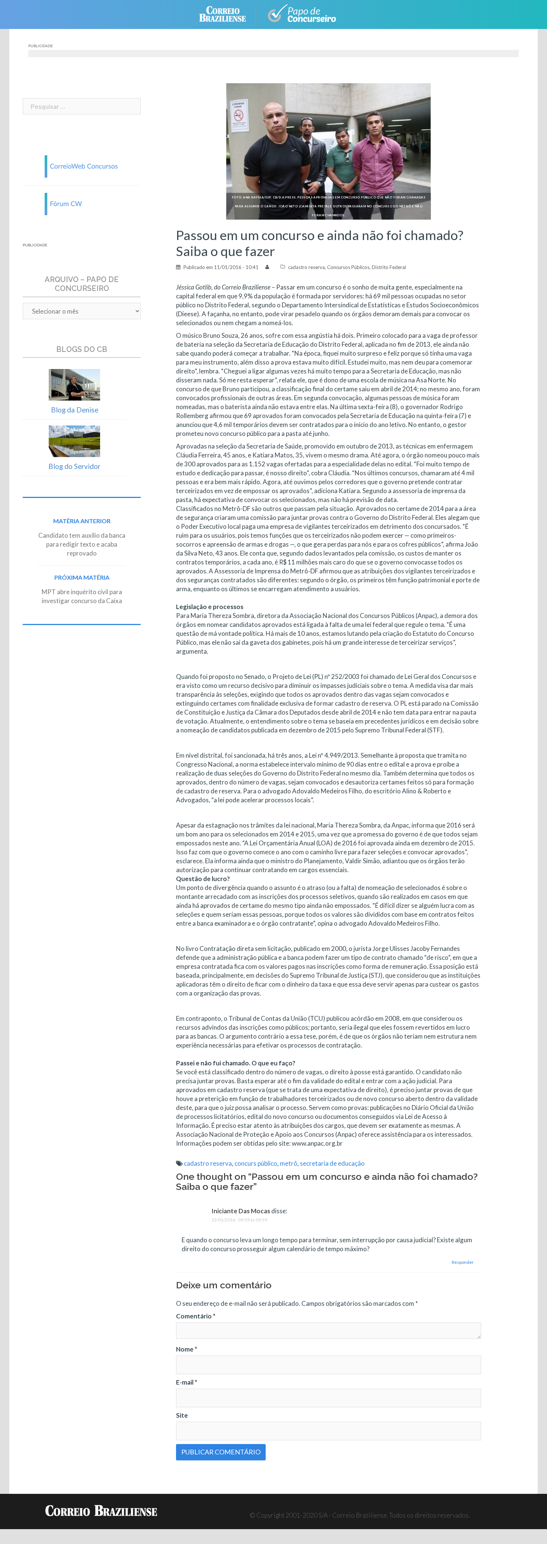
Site (182, 1415)
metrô (288, 1163)
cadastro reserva (306, 267)
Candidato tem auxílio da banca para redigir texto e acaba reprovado (81, 544)
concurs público (255, 1163)
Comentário (195, 1316)
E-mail (186, 1382)
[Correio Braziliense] (228, 13)
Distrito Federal (389, 267)
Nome (186, 1349)
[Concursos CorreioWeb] (82, 165)
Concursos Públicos (348, 267)
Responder (463, 1262)
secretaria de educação (332, 1163)
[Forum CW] (82, 203)
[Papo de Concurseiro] (303, 13)
